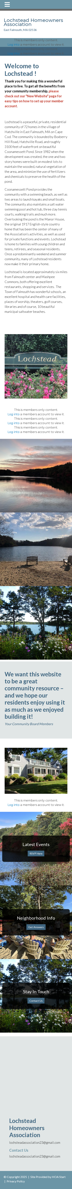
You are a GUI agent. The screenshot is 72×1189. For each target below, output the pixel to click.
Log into (14, 44)
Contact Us (36, 1000)
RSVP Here (36, 853)
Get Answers (36, 927)
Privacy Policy (16, 1181)
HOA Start (59, 1177)
